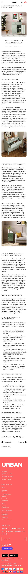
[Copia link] (23, 436)
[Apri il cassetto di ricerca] (21, 2)
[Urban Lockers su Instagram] (5, 545)
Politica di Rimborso (4, 491)
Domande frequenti (7, 476)
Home (3, 5)
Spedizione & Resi (6, 474)
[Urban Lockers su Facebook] (2, 545)
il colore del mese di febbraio (11, 352)
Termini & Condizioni (4, 499)
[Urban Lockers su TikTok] (7, 545)
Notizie (8, 5)
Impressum (4, 517)
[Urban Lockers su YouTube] (10, 545)
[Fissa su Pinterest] (20, 436)
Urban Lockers (15, 559)
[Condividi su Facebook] (17, 436)
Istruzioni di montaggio (4, 513)
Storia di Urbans (6, 479)
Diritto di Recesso (6, 520)
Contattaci (4, 471)
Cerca (3, 487)
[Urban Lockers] (14, 2)
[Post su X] (14, 436)
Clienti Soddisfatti (6, 510)
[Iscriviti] (24, 539)
